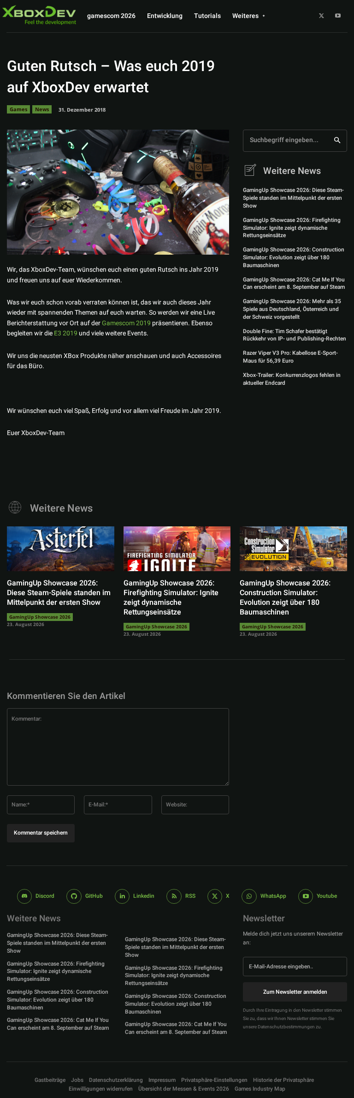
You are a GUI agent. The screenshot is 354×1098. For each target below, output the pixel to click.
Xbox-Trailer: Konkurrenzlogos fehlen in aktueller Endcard (292, 379)
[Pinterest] (194, 242)
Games (18, 109)
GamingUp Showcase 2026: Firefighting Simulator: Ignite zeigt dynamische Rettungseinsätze (292, 228)
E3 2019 (65, 333)
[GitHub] (74, 896)
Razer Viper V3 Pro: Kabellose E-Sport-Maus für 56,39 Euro (290, 357)
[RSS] (174, 896)
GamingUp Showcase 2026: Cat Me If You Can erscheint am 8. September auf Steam (294, 283)
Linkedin (143, 896)
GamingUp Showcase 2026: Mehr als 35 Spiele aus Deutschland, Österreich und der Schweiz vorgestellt (292, 309)
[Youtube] (338, 16)
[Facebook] (151, 242)
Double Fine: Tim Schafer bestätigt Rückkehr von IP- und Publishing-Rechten (294, 335)
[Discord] (24, 896)
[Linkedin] (122, 896)
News (42, 109)
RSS (190, 896)
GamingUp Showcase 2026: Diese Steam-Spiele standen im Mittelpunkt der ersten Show (293, 198)
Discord (44, 896)
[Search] (337, 141)
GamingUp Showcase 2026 (40, 617)
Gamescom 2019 (126, 323)
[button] (214, 1080)
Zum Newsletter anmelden (295, 992)
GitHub (94, 896)
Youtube (327, 896)
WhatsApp (273, 896)
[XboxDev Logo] (39, 14)
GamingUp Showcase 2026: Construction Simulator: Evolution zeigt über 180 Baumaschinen (293, 257)
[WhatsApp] (215, 242)
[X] (322, 16)
